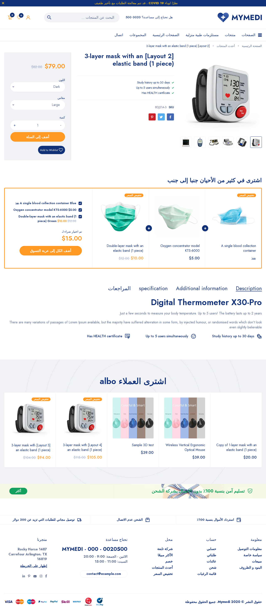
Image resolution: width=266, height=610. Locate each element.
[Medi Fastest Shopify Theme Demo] (240, 17)
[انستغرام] (35, 576)
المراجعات (119, 288)
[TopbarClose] (3, 3)
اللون (62, 80)
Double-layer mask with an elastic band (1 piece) (125, 248)
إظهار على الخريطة (33, 565)
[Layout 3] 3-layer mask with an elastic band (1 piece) (30, 447)
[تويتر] (40, 576)
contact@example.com (103, 573)
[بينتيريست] (29, 576)
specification (153, 288)
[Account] (28, 18)
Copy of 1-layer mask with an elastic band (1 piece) (236, 447)
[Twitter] (161, 116)
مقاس (61, 98)
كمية (62, 117)
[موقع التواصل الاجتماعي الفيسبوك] (46, 576)
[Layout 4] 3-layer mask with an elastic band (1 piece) (82, 447)
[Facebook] (170, 116)
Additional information (202, 288)
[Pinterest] (152, 116)
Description (249, 288)
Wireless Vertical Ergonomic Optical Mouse (185, 447)
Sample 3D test (143, 445)
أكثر (18, 491)
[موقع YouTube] (23, 576)
